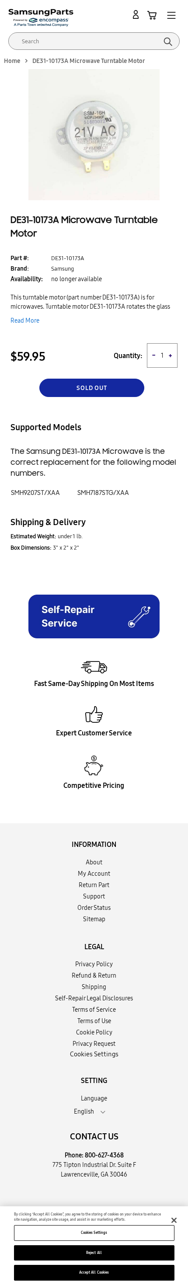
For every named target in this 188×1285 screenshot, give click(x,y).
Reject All (94, 1252)
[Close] (174, 1220)
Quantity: (128, 355)
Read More (24, 320)
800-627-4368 (104, 1155)
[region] (94, 1245)
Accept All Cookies (94, 1272)
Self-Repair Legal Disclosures (94, 998)
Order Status (94, 907)
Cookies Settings (94, 1232)
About (94, 862)
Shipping (94, 986)
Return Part (94, 885)
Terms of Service (94, 1009)
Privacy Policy (94, 964)
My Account (94, 873)
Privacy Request (94, 1043)
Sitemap (94, 919)
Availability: (26, 279)
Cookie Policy (94, 1032)
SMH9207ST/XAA (35, 493)
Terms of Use (94, 1021)
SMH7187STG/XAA (103, 493)
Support (94, 896)
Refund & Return (94, 975)
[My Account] (137, 15)
